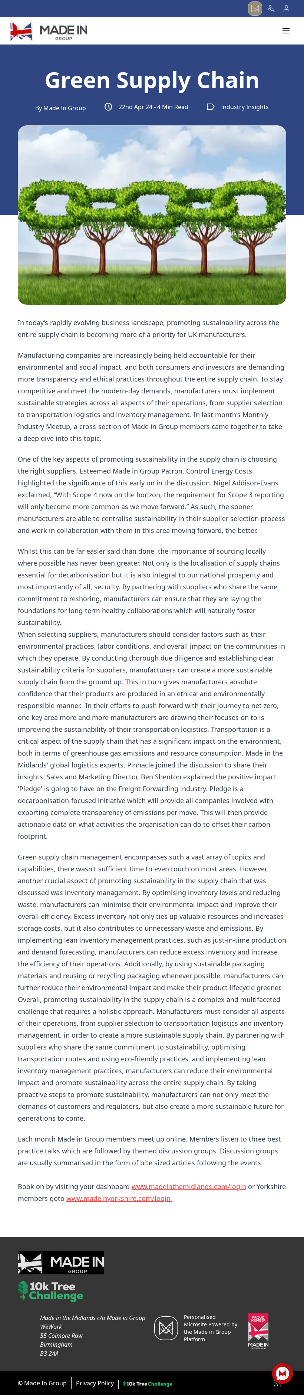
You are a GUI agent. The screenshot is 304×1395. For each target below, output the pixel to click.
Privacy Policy (95, 1383)
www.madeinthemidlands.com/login (189, 1186)
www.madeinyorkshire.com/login (119, 1198)
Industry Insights (237, 106)
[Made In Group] (48, 30)
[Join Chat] (282, 1373)
